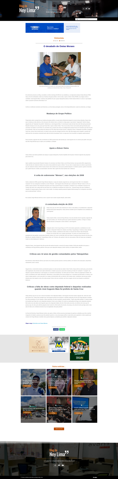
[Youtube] (89, 8)
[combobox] (86, 19)
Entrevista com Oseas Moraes (40, 323)
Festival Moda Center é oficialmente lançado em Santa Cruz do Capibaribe (58, 409)
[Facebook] (86, 8)
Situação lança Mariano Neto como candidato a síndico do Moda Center (84, 382)
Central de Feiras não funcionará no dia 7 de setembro (33, 409)
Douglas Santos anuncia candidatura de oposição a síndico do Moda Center (33, 382)
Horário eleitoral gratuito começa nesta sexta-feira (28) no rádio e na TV (84, 409)
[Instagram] (83, 8)
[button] (56, 329)
